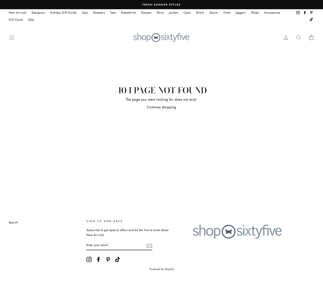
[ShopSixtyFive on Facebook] (98, 259)
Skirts (160, 12)
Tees (113, 12)
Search (13, 222)
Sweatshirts (128, 12)
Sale (31, 19)
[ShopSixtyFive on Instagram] (89, 259)
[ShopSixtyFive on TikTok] (117, 259)
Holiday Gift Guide (63, 12)
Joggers (241, 12)
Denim (213, 12)
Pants (226, 12)
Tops (85, 12)
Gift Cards (16, 19)
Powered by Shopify (161, 269)
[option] (161, 4)
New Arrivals (17, 12)
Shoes (255, 12)
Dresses (146, 12)
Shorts (200, 12)
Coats (187, 12)
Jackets (173, 12)
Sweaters (99, 12)
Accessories (272, 12)
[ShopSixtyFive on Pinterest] (108, 259)
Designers (38, 12)
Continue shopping (161, 107)
